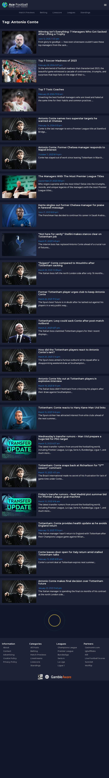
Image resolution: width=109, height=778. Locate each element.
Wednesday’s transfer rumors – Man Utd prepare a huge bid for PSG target (69, 437)
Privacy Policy (10, 662)
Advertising (8, 655)
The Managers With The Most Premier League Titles (71, 176)
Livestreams (36, 658)
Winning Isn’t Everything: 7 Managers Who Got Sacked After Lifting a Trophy (72, 33)
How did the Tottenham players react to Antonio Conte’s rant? (68, 351)
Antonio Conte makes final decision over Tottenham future (70, 582)
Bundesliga (63, 655)
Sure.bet (89, 662)
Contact (7, 651)
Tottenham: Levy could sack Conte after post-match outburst (71, 322)
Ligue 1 (61, 665)
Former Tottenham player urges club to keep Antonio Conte (71, 293)
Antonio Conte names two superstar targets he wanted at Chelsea (67, 119)
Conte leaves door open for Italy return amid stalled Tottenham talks (70, 553)
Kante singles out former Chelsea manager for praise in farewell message (71, 206)
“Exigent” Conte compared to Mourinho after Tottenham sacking (66, 264)
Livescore (57, 12)
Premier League (65, 651)
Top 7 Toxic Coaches (51, 89)
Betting (43, 12)
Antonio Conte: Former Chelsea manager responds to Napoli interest (71, 148)
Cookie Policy (10, 658)
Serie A (61, 658)
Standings (85, 12)
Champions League (67, 647)
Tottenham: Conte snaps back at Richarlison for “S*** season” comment (71, 466)
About (6, 647)
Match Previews (27, 12)
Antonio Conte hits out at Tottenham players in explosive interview (67, 380)
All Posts (34, 647)
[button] (105, 5)
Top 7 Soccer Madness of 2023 (57, 60)
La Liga (61, 662)
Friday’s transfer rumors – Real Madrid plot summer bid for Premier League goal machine (72, 495)
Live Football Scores (95, 658)
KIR (86, 655)
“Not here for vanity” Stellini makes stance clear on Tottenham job (70, 235)
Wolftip (88, 665)
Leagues (71, 12)
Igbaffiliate (90, 651)
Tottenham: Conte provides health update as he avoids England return (72, 524)
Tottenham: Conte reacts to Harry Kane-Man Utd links (72, 407)
